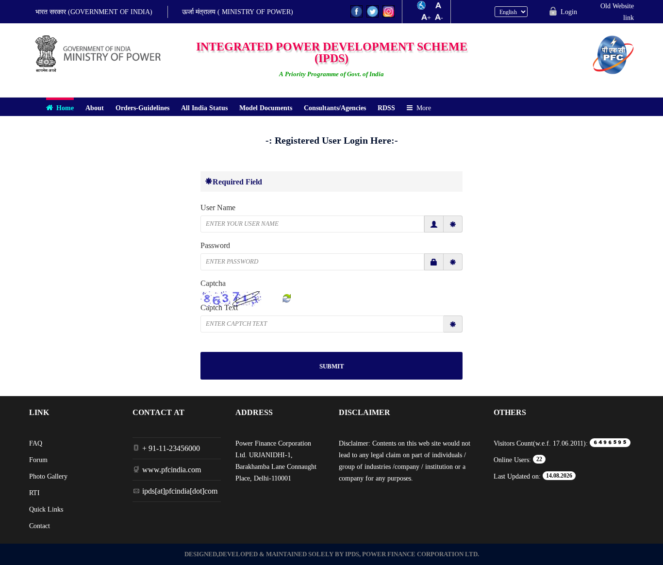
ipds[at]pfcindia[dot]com (179, 491)
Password (215, 245)
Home (65, 107)
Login (569, 11)
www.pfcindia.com (171, 469)
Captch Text (219, 307)
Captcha (213, 283)
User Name (217, 207)
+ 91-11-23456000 (171, 448)
